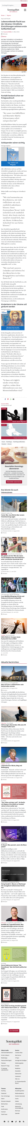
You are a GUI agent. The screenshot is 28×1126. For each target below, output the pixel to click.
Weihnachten (4, 1104)
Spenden (17, 1113)
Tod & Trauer (4, 1114)
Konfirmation (4, 1109)
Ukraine (9, 444)
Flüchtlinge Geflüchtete (19, 442)
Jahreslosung (18, 1104)
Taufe (2, 1106)
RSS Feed (17, 1111)
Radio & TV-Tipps (5, 1066)
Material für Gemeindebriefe (19, 1107)
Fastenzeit (3, 1093)
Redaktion (17, 1068)
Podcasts (3, 1063)
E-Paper (17, 1058)
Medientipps (4, 1058)
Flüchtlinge (9, 442)
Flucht (3, 442)
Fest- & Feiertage (5, 1096)
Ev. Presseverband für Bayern (20, 1082)
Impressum (18, 1076)
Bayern (9, 15)
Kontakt (17, 1066)
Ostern (2, 1098)
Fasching (3, 1091)
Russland (4, 444)
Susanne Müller (8, 32)
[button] (3, 37)
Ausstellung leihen (19, 1091)
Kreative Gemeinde (20, 1096)
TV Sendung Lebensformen (4, 1069)
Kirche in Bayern (5, 1055)
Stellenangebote (19, 1063)
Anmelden (24, 1)
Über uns (17, 1079)
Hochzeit (3, 1112)
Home (3, 15)
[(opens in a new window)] (4, 1122)
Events (16, 1098)
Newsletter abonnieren (14, 482)
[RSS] (23, 1122)
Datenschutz (18, 1074)
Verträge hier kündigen (21, 1060)
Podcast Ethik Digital (6, 1060)
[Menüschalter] (25, 9)
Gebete (17, 1101)
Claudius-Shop (18, 1052)
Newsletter (18, 1071)
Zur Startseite (14, 1031)
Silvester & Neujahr (6, 1101)
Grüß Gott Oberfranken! (7, 1052)
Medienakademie (19, 1093)
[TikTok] (16, 1122)
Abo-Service (18, 1055)
